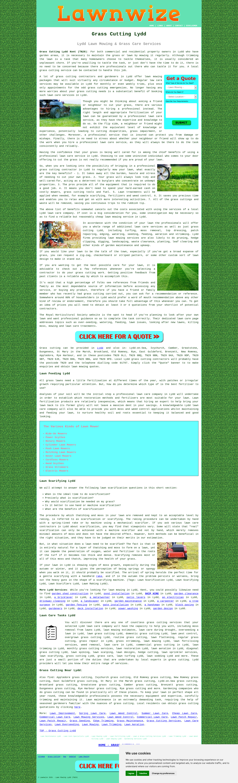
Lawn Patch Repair (184, 717)
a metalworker (100, 597)
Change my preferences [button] (163, 773)
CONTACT (179, 26)
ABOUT (169, 26)
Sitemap (41, 757)
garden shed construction (70, 593)
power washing (128, 608)
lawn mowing (153, 76)
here (77, 707)
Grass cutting (50, 348)
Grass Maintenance (130, 720)
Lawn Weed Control (124, 713)
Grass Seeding (80, 720)
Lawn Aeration (134, 724)
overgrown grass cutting (83, 637)
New (64, 757)
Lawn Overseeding (67, 724)
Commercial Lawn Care (55, 717)
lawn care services (148, 226)
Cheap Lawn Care (184, 713)
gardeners (55, 608)
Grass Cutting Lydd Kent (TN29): (64, 51)
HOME (151, 26)
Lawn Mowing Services (89, 717)
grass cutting (49, 70)
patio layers (136, 597)
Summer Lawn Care (155, 713)
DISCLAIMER (191, 26)
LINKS (160, 26)
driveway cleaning (52, 601)
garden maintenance (128, 601)
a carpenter (165, 601)
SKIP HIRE (152, 593)
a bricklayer (63, 597)
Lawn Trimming (111, 724)
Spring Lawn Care (92, 713)
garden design (163, 608)
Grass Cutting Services (164, 720)
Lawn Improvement (62, 713)
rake (99, 576)
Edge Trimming (103, 720)
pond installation (117, 593)
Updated (72, 757)
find (50, 677)
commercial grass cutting (155, 644)
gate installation (116, 604)
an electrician (173, 597)
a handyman (152, 604)
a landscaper (90, 601)
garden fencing (76, 604)
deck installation (90, 608)
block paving (184, 604)
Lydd (100, 348)
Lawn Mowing (90, 724)
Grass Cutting (54, 757)
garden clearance (186, 593)
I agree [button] (131, 773)
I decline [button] (143, 773)
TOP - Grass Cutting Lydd (58, 730)
